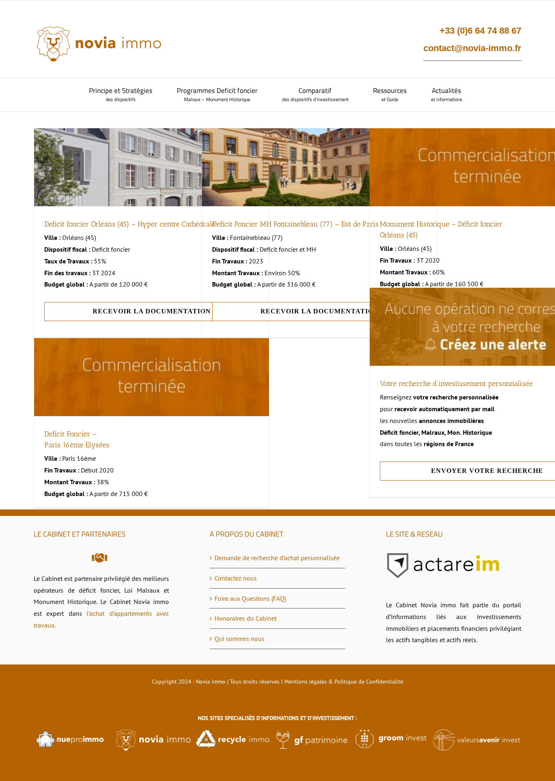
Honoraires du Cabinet (246, 618)
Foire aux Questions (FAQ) (250, 598)
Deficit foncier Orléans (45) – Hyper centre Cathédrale (129, 224)
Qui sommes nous (239, 638)
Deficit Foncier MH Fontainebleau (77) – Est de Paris (295, 224)
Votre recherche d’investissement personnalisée (456, 383)
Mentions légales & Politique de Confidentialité (343, 681)
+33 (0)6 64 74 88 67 (480, 31)
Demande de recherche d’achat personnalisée (277, 558)
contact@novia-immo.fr (472, 48)
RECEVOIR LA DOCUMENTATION (152, 311)
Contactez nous (236, 578)
